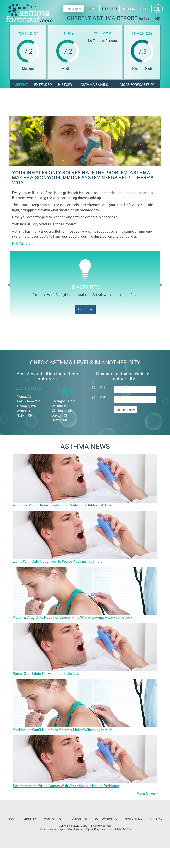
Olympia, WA (26, 406)
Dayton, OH (60, 415)
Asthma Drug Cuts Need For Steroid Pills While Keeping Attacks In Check (72, 618)
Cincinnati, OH (62, 410)
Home (92, 9)
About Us (30, 819)
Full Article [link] (21, 244)
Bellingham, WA (28, 401)
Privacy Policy (106, 819)
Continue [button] (85, 309)
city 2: (99, 398)
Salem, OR (24, 415)
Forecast (109, 9)
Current (20, 84)
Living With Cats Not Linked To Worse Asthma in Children (59, 562)
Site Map (156, 819)
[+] (41, 29)
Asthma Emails (94, 84)
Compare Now (125, 410)
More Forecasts (135, 84)
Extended (43, 84)
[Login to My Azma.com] (158, 10)
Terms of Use (78, 819)
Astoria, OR (25, 411)
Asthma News (85, 446)
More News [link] (146, 794)
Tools (144, 9)
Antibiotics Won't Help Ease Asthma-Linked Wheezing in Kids (63, 730)
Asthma (128, 9)
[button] (9, 285)
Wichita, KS (60, 406)
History (65, 84)
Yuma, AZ (24, 396)
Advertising (133, 819)
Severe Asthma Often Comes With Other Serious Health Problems (66, 786)
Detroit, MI (59, 420)
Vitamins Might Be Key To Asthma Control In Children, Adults (62, 505)
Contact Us (52, 819)
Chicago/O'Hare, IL (65, 401)
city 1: (99, 388)
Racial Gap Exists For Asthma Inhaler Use (46, 674)
